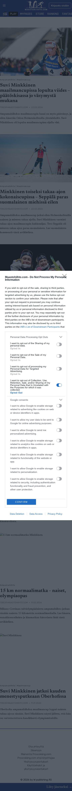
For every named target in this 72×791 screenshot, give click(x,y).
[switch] (59, 344)
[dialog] (36, 395)
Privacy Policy (55, 513)
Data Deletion (17, 513)
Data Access (36, 513)
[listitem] (36, 337)
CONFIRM (21, 502)
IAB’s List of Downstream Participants (40, 326)
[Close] (65, 277)
